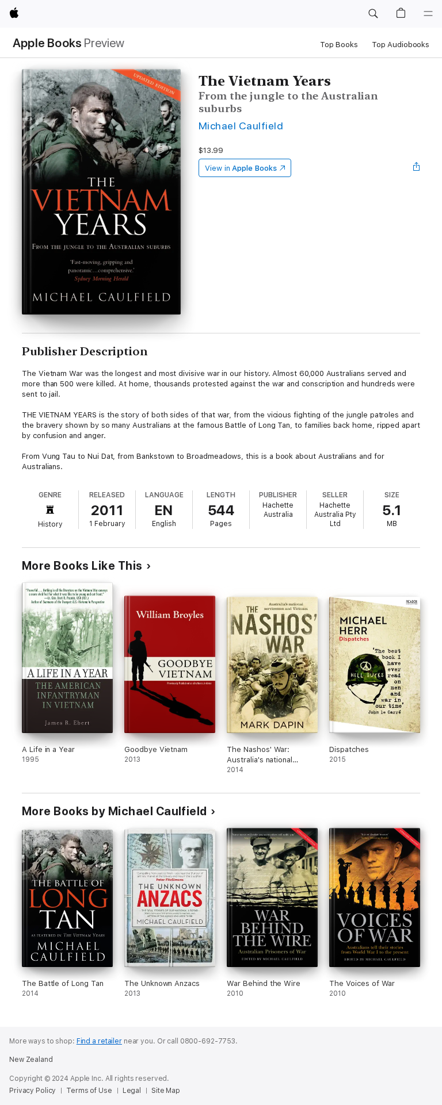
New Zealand (31, 1060)
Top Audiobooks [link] (400, 44)
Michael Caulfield (241, 126)
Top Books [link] (339, 44)
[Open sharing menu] (416, 168)
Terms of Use (89, 1091)
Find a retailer (99, 1041)
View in (241, 168)
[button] (373, 14)
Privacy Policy (32, 1091)
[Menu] (428, 14)
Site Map (165, 1091)
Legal (132, 1091)
